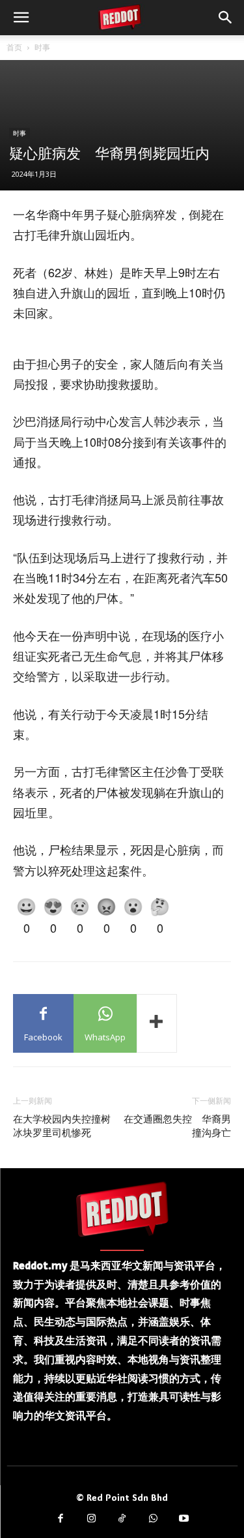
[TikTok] (122, 1519)
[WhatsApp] (153, 1519)
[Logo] (122, 1208)
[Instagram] (91, 1519)
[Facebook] (60, 1519)
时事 (42, 47)
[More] (157, 1023)
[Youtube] (184, 1519)
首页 (14, 47)
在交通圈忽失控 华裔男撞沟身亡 (177, 1126)
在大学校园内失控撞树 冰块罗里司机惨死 (66, 1126)
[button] (21, 17)
